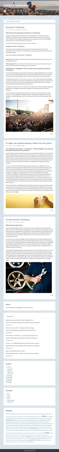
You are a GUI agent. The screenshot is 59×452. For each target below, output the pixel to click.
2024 (8, 377)
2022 (8, 380)
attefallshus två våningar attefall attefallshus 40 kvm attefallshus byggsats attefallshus (33, 413)
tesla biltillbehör (44, 436)
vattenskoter (17, 441)
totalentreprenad (23, 438)
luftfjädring (34, 428)
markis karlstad (42, 428)
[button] (54, 5)
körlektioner (17, 428)
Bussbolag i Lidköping (24, 420)
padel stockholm (16, 433)
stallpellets (23, 436)
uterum (38, 440)
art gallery (7, 413)
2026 (8, 367)
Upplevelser (20, 30)
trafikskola (28, 438)
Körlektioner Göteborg (24, 428)
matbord (10, 430)
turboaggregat (22, 440)
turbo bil (17, 440)
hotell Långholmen (49, 423)
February (9, 372)
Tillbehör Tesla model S (15, 438)
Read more (10, 325)
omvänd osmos (10, 433)
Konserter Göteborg (15, 27)
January (9, 373)
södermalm (13, 436)
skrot (42, 435)
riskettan (51, 433)
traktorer (50, 438)
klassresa (43, 425)
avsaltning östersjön (20, 416)
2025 (8, 375)
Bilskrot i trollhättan (18, 418)
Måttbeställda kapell (20, 430)
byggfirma (44, 420)
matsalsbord (14, 430)
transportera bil (8, 440)
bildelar (47, 416)
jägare (23, 425)
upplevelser (32, 440)
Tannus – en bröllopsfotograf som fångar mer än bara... (23, 343)
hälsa (40, 423)
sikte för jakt (13, 435)
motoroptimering (33, 430)
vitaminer (33, 441)
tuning (13, 440)
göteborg (37, 423)
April (8, 370)
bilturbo (27, 418)
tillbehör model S (50, 436)
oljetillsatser (46, 430)
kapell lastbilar (28, 425)
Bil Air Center (39, 416)
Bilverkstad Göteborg (33, 418)
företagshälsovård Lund (10, 423)
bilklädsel (51, 416)
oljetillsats (42, 430)
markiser (47, 428)
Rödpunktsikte (8, 435)
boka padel (39, 418)
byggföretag (48, 420)
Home (50, 4)
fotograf (15, 423)
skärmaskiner (38, 435)
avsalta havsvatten (9, 416)
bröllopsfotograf (10, 420)
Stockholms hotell (35, 436)
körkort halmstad (12, 428)
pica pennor (34, 433)
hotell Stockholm (9, 425)
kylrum (29, 428)
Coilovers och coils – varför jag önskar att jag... (20, 328)
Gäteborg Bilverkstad (24, 423)
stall (20, 436)
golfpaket (33, 423)
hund (13, 425)
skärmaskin (26, 435)
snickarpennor (8, 436)
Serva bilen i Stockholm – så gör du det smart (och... (22, 335)
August (9, 369)
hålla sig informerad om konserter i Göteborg (27, 79)
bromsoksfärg (17, 420)
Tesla (39, 436)
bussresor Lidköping (39, 420)
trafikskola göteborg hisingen (35, 438)
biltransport (24, 418)
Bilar (18, 222)
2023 (8, 379)
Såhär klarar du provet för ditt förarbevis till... (20, 320)
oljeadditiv (38, 430)
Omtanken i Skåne (10, 166)
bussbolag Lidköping (31, 420)
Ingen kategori (10, 400)
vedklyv (24, 441)
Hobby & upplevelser (17, 5)
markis (38, 428)
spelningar (17, 436)
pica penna (30, 433)
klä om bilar (39, 425)
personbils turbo (25, 433)
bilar (44, 416)
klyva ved (46, 425)
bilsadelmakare (8, 418)
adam (25, 30)
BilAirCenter (22, 244)
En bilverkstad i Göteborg (17, 220)
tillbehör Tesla (8, 438)
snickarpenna (46, 435)
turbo (15, 440)
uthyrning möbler (43, 440)
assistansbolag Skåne (13, 413)
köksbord (50, 425)
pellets (20, 433)
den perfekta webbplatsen (23, 86)
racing (38, 433)
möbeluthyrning (27, 430)
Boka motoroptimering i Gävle (15, 351)
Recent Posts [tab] (10, 316)
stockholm (28, 436)
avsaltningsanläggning (28, 416)
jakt (24, 425)
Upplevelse (27, 440)
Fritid (8, 395)
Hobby (18, 145)
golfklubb (30, 423)
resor (47, 432)
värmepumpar (12, 441)
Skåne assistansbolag (20, 435)
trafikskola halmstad (44, 438)
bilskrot (13, 418)
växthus (21, 441)
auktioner (51, 413)
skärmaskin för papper (32, 435)
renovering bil (41, 433)
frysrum (18, 423)
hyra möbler (16, 425)
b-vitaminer (34, 416)
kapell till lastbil (34, 425)
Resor (8, 398)
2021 (8, 382)
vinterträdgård (28, 441)
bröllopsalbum (49, 418)
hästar (42, 423)
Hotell (45, 423)
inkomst (19, 425)
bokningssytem (43, 418)
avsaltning (14, 416)
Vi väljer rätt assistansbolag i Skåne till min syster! (29, 143)
